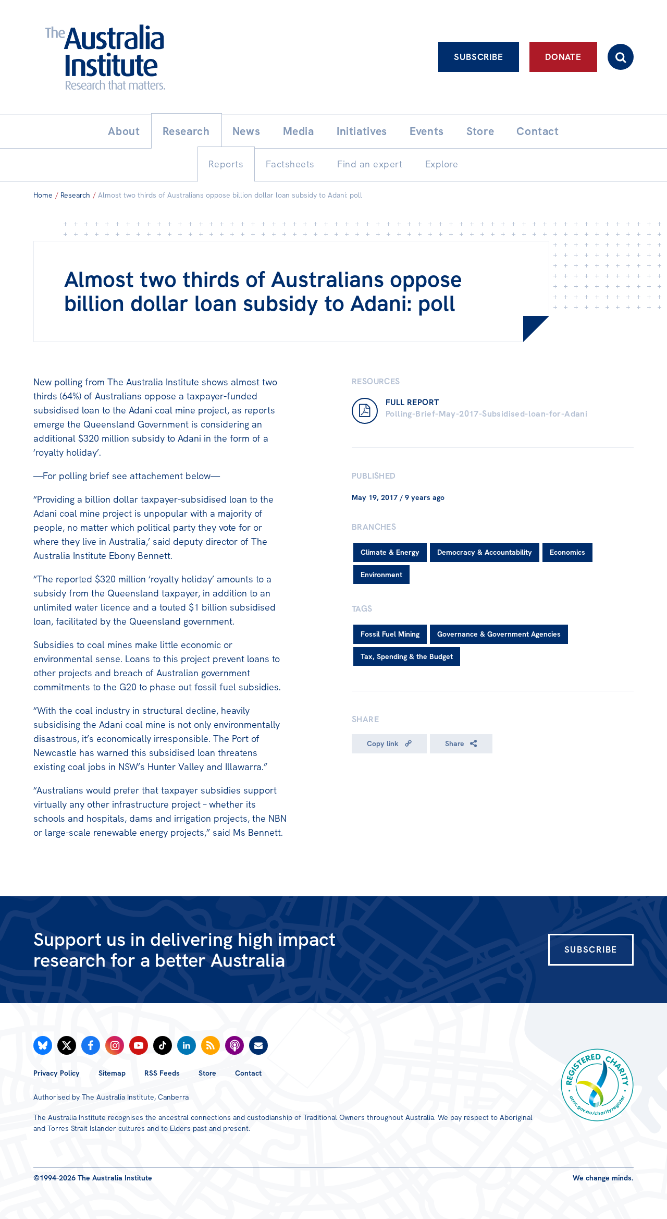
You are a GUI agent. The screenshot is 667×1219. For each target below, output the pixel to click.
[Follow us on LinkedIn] (186, 1045)
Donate (563, 57)
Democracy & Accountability (484, 552)
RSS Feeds (162, 1073)
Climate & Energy (390, 552)
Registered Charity (597, 1085)
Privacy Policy (56, 1073)
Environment (381, 574)
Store (207, 1073)
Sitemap (112, 1073)
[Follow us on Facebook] (90, 1045)
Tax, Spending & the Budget (407, 656)
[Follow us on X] (66, 1045)
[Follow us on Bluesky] (42, 1045)
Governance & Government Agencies (499, 634)
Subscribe (478, 57)
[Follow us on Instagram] (114, 1045)
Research (75, 195)
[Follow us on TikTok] (162, 1045)
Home (43, 195)
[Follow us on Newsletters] (258, 1045)
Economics (567, 552)
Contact (248, 1073)
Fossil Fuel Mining (390, 634)
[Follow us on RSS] (210, 1045)
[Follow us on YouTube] (138, 1045)
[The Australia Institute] (162, 57)
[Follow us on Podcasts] (234, 1045)
